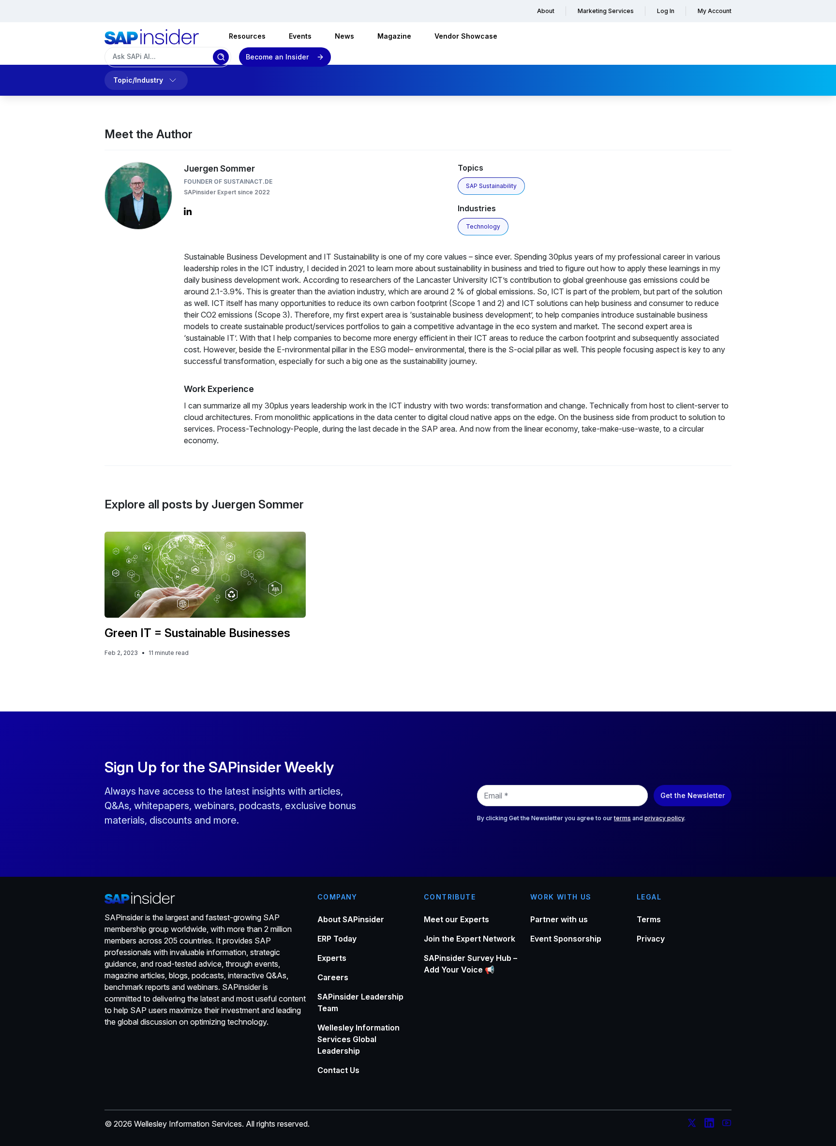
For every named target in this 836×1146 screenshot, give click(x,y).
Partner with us (559, 919)
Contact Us (338, 1070)
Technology (483, 226)
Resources (247, 36)
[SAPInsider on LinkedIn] (709, 1124)
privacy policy (664, 818)
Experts (331, 958)
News (344, 36)
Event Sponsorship (565, 938)
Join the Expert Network (469, 938)
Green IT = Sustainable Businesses (197, 633)
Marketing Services (606, 11)
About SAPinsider (350, 919)
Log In (665, 11)
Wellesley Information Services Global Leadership (358, 1039)
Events (300, 36)
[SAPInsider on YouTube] (727, 1124)
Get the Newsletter (692, 795)
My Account (715, 11)
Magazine (394, 36)
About (545, 11)
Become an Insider (277, 57)
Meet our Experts (456, 919)
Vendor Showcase (465, 36)
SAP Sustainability (491, 185)
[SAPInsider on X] (692, 1124)
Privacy (651, 938)
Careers (332, 977)
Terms (649, 919)
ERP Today (337, 938)
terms (622, 818)
